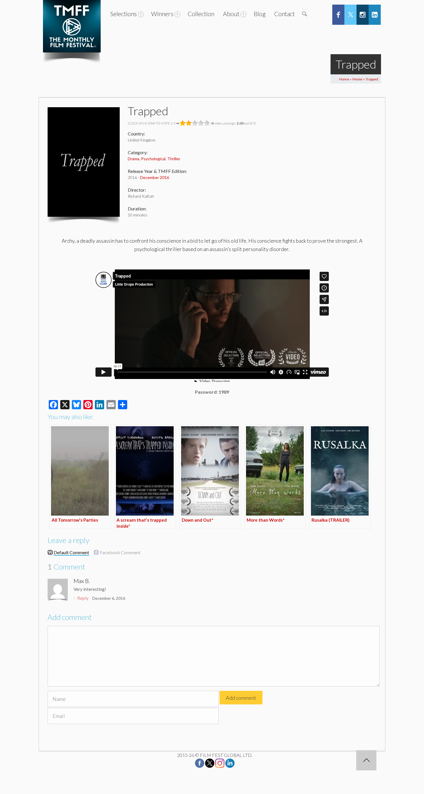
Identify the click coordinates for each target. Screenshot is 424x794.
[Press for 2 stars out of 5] (189, 123)
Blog (260, 13)
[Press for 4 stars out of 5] (201, 123)
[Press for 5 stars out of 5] (207, 123)
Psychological (153, 158)
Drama (133, 158)
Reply (83, 598)
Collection (201, 13)
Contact (284, 13)
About (231, 13)
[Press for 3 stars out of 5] (195, 123)
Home (344, 79)
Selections (123, 13)
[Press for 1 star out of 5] (183, 123)
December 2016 (154, 177)
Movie (357, 79)
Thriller (173, 158)
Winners (162, 13)
